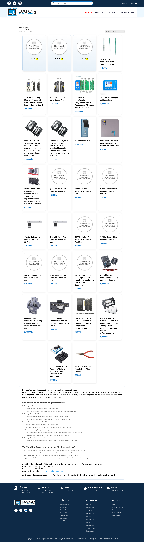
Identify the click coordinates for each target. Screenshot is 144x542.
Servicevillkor (116, 510)
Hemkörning (64, 518)
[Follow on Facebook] (9, 3)
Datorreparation (65, 504)
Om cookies (116, 515)
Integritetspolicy (117, 513)
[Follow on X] (14, 3)
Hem (20, 24)
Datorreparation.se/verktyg (53, 471)
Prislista (99, 12)
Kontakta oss (127, 12)
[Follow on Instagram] (20, 3)
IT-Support (63, 513)
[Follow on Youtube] (30, 510)
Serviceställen (64, 515)
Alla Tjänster (64, 521)
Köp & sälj (112, 12)
